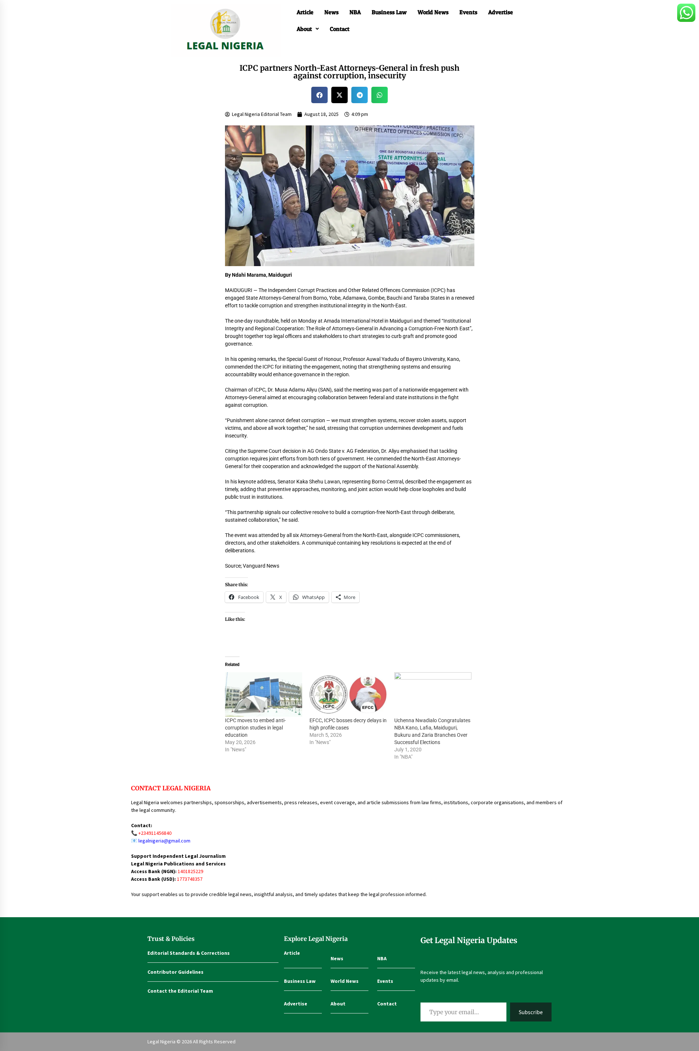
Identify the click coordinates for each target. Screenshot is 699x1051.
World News (433, 12)
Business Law (389, 12)
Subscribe (531, 1012)
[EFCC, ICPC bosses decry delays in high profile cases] (348, 694)
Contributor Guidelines (175, 972)
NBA (355, 12)
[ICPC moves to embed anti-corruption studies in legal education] (264, 694)
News (331, 12)
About (304, 28)
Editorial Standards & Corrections (188, 953)
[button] (307, 28)
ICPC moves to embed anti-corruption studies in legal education (255, 727)
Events (468, 12)
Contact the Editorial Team (180, 991)
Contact (340, 28)
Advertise (500, 12)
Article (305, 12)
